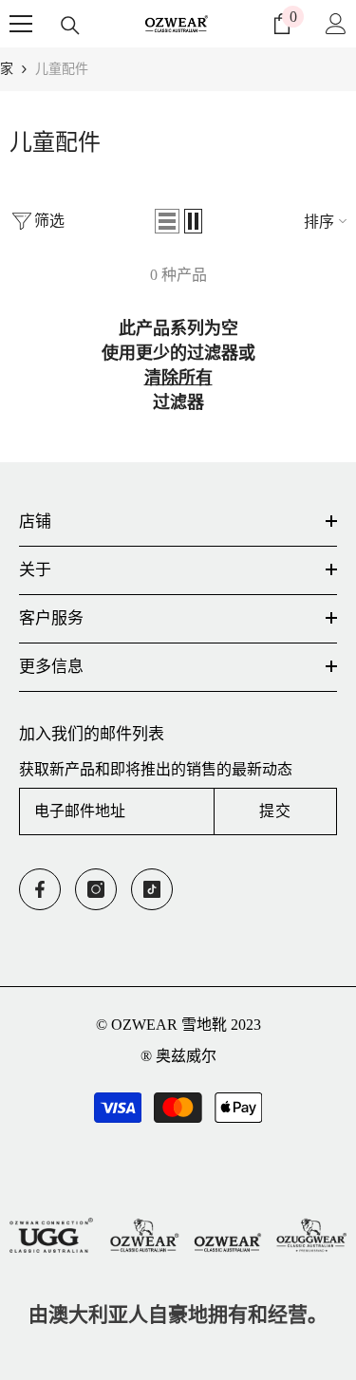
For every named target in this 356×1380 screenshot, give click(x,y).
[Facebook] (40, 889)
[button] (167, 221)
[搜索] (70, 25)
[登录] (336, 23)
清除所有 (178, 377)
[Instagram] (96, 889)
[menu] (20, 23)
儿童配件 (61, 69)
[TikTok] (152, 889)
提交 (275, 811)
